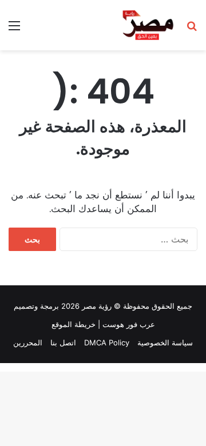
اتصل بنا (63, 342)
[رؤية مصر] (147, 25)
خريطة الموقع (74, 324)
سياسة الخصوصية (165, 342)
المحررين (27, 342)
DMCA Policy (106, 342)
